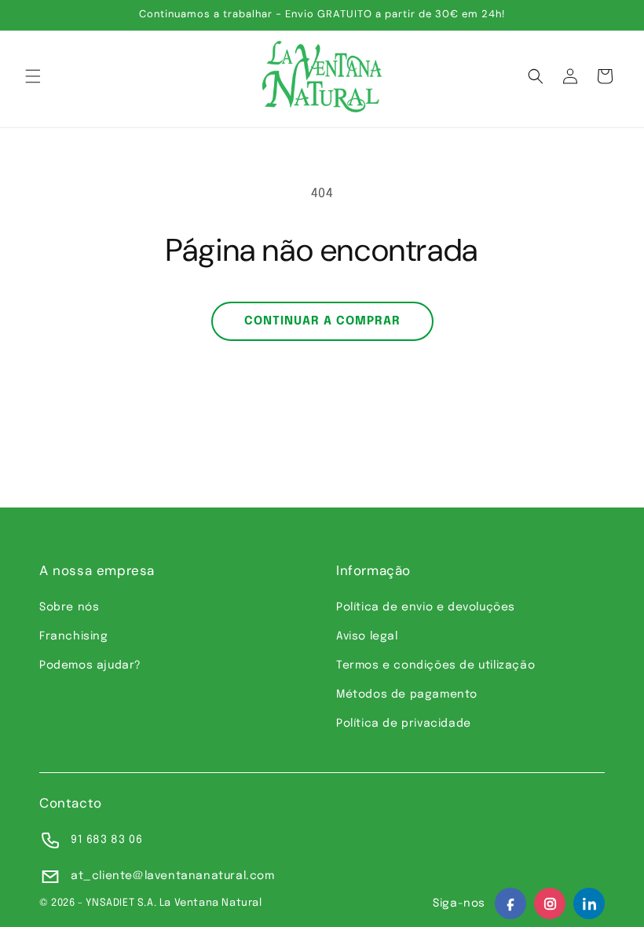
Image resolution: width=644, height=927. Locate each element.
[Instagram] (549, 903)
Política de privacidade (403, 723)
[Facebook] (510, 903)
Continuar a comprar (322, 321)
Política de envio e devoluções (425, 607)
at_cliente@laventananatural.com (173, 875)
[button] (33, 76)
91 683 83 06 (106, 839)
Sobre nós (69, 607)
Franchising (73, 636)
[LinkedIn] (589, 903)
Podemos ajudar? (90, 665)
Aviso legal (367, 636)
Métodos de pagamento (407, 694)
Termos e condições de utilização (435, 665)
